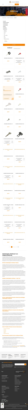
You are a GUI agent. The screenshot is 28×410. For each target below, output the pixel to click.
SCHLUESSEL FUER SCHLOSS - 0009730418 (20, 190)
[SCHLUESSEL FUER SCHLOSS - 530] (20, 235)
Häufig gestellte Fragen (17, 376)
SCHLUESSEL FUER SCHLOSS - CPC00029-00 (8, 205)
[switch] (2, 407)
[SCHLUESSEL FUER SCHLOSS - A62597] (8, 134)
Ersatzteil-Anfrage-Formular (15, 346)
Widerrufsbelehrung (4, 389)
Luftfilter (5, 332)
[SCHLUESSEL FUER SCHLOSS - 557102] (20, 201)
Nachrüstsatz (5, 31)
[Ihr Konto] (23, 4)
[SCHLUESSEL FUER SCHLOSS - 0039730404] (8, 235)
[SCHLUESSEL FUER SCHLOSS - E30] (8, 104)
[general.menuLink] (3, 4)
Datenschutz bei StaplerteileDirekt (5, 387)
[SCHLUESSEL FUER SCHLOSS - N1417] (20, 71)
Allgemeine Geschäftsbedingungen (5, 388)
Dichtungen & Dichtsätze (7, 328)
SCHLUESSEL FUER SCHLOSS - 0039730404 (8, 239)
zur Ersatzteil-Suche (6, 98)
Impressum (3, 390)
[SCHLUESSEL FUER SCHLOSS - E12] (20, 169)
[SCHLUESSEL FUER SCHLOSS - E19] (8, 119)
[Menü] (3, 403)
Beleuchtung (5, 30)
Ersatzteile (4, 21)
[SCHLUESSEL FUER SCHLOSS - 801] (20, 152)
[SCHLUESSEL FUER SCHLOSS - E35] (8, 218)
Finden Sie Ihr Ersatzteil (4, 376)
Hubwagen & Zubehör (6, 22)
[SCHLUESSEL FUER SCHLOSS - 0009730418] (20, 187)
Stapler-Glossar (3, 392)
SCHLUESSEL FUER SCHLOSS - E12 (20, 173)
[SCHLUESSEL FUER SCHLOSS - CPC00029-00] (8, 201)
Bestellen (16, 377)
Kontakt (21, 4)
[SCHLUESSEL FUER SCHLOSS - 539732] (8, 71)
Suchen (17, 4)
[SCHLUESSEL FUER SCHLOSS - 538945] (20, 134)
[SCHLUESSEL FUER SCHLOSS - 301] (20, 89)
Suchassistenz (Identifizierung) (5, 377)
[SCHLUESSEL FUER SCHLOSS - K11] (8, 53)
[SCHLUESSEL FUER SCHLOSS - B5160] (8, 152)
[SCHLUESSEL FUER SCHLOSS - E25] (20, 119)
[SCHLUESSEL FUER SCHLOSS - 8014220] (8, 169)
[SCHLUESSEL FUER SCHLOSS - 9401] (20, 53)
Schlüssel (5, 40)
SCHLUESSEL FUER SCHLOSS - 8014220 (8, 173)
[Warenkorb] (25, 4)
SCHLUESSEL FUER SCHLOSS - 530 (20, 239)
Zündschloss (5, 41)
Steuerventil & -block (6, 333)
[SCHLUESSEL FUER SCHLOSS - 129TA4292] (20, 218)
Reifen (4, 36)
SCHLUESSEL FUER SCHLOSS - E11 (8, 190)
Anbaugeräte (4, 27)
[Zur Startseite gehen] (14, 2)
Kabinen (5, 37)
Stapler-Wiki (16, 387)
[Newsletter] (25, 364)
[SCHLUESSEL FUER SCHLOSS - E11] (8, 187)
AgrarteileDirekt (3, 391)
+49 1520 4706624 (22, 345)
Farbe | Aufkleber (6, 35)
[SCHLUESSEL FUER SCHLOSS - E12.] (20, 104)
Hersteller (4, 26)
